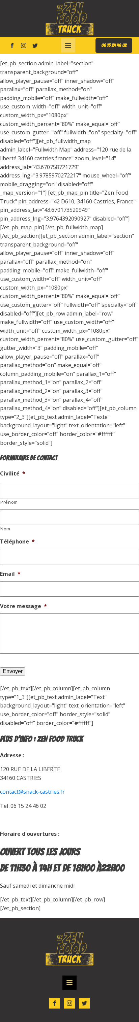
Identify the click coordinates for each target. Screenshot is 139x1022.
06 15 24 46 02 (114, 45)
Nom (5, 529)
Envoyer (13, 671)
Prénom (9, 502)
